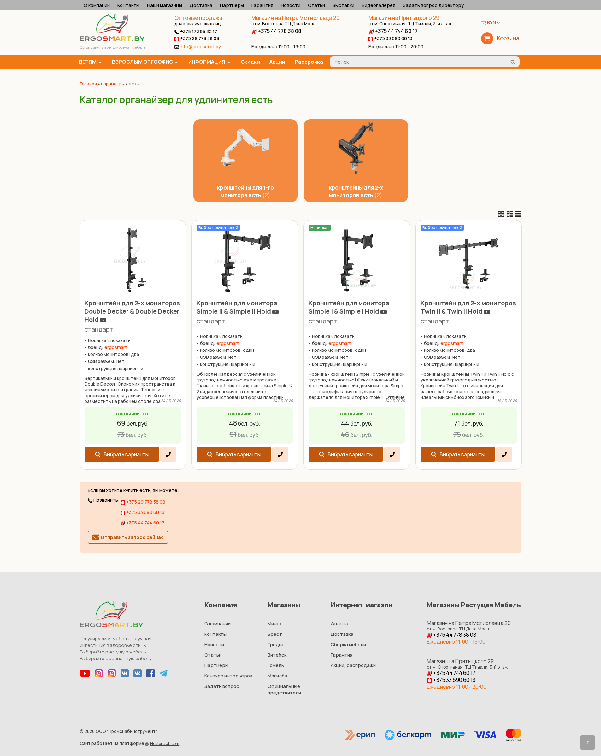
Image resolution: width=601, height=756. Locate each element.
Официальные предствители (284, 689)
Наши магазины (164, 5)
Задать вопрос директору (433, 5)
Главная (88, 83)
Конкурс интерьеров (228, 675)
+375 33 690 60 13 (392, 38)
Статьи (316, 5)
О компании (97, 5)
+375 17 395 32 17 (198, 31)
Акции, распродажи (353, 665)
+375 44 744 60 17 (396, 31)
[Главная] (112, 39)
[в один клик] (168, 454)
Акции (277, 61)
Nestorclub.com (164, 743)
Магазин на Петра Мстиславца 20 (295, 20)
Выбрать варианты (126, 454)
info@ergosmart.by (200, 47)
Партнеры (232, 5)
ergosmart (115, 347)
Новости (290, 5)
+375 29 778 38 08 (199, 38)
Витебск (277, 655)
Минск (275, 623)
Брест (275, 634)
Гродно (276, 644)
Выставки (343, 5)
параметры (113, 83)
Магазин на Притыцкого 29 (410, 20)
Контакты (128, 5)
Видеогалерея (378, 5)
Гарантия (262, 5)
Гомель (276, 665)
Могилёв (277, 675)
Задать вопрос (221, 686)
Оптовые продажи (198, 17)
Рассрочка (309, 61)
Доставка (201, 5)
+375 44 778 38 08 (279, 31)
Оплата (339, 623)
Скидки (250, 61)
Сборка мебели (348, 644)
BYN (491, 22)
